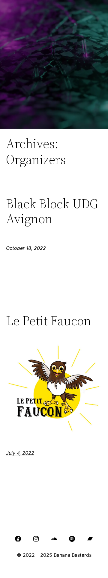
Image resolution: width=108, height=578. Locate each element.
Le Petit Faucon (48, 320)
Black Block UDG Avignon (52, 211)
